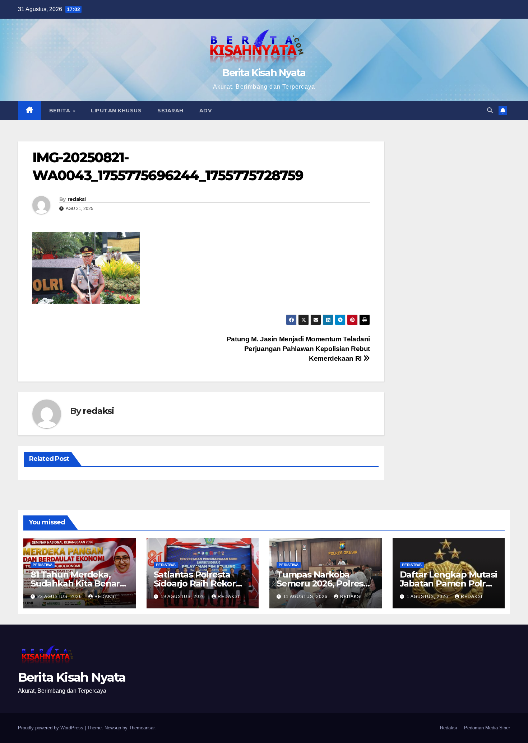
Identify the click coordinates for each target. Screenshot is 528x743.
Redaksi (448, 727)
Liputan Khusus (116, 110)
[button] (490, 110)
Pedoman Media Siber (487, 727)
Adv (205, 110)
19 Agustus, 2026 (184, 596)
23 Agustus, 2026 (60, 596)
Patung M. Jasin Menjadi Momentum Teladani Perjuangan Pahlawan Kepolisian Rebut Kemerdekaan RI (298, 348)
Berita (60, 110)
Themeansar (141, 727)
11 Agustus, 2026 (306, 596)
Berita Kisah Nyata (263, 73)
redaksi (77, 199)
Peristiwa (42, 565)
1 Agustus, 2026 (428, 596)
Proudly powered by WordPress (51, 727)
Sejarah (170, 110)
